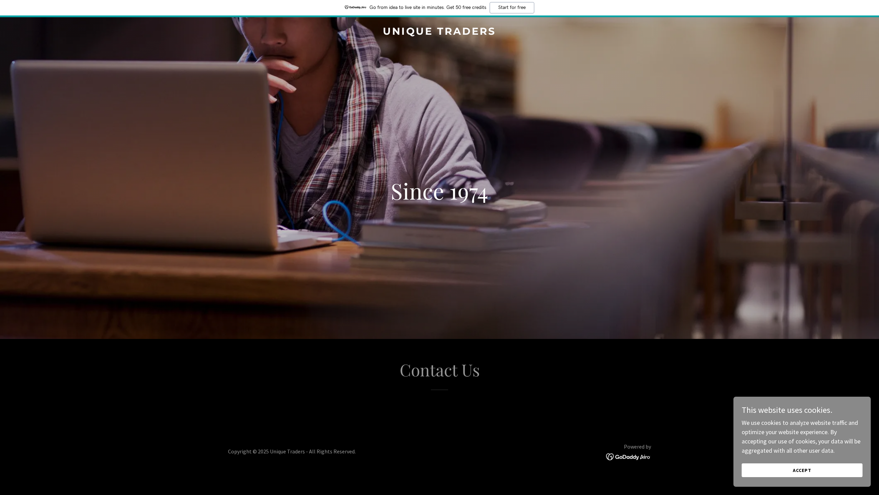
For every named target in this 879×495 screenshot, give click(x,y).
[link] (439, 32)
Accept (802, 470)
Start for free (512, 7)
